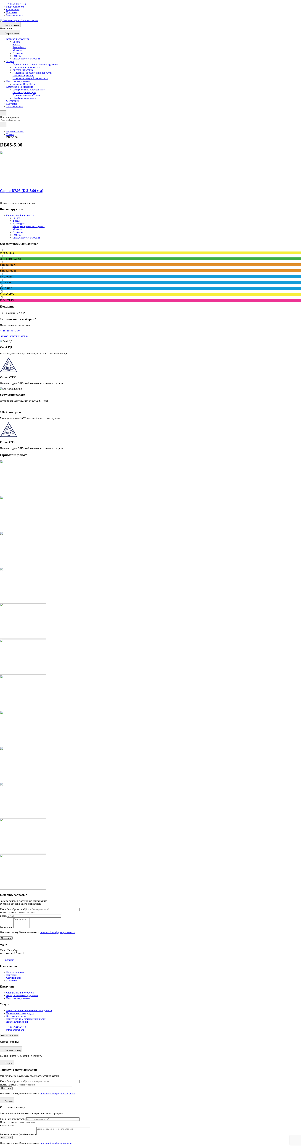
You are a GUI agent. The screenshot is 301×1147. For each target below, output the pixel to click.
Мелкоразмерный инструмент (29, 226)
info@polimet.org (15, 6)
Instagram (9, 960)
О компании (12, 9)
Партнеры (11, 975)
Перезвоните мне (9, 1035)
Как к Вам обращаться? (12, 909)
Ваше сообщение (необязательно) (18, 1134)
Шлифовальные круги (24, 98)
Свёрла (16, 41)
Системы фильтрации (24, 92)
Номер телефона (9, 912)
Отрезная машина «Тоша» (26, 95)
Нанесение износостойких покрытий (32, 72)
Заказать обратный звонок (14, 336)
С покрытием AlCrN (15, 312)
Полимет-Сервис (15, 972)
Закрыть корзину (13, 1050)
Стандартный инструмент (20, 215)
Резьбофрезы (19, 47)
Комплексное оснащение (19, 86)
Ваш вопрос (6, 927)
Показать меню (12, 25)
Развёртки (18, 53)
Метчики (17, 50)
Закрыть (9, 1063)
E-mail (3, 915)
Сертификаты (13, 977)
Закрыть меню (12, 33)
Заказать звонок (14, 15)
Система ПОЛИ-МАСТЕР (26, 58)
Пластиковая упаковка (18, 81)
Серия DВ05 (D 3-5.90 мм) (21, 191)
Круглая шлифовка (23, 70)
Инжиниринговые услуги (26, 67)
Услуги (10, 61)
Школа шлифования (23, 75)
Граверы (17, 55)
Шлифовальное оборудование (29, 89)
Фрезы (16, 44)
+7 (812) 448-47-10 (16, 4)
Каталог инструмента (17, 39)
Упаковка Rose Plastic (24, 84)
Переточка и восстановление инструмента (35, 64)
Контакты (11, 12)
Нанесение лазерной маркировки (30, 78)
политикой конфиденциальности (57, 932)
